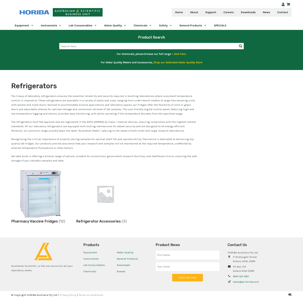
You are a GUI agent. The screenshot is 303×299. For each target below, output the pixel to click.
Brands (121, 271)
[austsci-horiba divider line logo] (51, 12)
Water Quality (125, 252)
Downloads (123, 265)
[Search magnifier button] (241, 46)
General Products (127, 258)
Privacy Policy (67, 295)
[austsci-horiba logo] (34, 12)
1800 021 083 (241, 276)
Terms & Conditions (91, 295)
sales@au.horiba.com (246, 281)
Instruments (91, 258)
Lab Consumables (94, 265)
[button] (200, 12)
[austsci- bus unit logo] (78, 12)
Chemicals (89, 271)
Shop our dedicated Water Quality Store (177, 62)
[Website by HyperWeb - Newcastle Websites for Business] (290, 295)
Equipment (90, 252)
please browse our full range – (161, 54)
